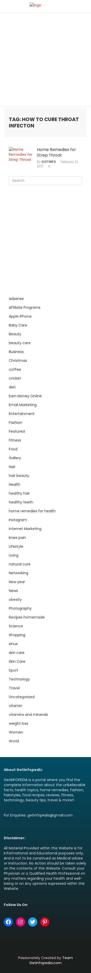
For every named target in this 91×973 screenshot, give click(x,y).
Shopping (17, 634)
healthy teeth (21, 502)
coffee (15, 369)
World (14, 741)
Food (13, 449)
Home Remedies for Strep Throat (56, 152)
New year (17, 581)
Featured (17, 431)
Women (16, 732)
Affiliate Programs (24, 307)
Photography (20, 608)
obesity (15, 599)
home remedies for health (32, 511)
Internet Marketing (25, 528)
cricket (15, 378)
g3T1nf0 (48, 162)
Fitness (15, 440)
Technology (19, 679)
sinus (13, 643)
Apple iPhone (20, 316)
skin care (17, 652)
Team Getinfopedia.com (51, 960)
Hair (12, 466)
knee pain (17, 537)
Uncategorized (22, 696)
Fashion (15, 422)
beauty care (20, 342)
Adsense (16, 298)
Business (16, 351)
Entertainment (22, 413)
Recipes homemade (27, 617)
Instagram (18, 519)
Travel (14, 688)
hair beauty (19, 475)
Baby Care (18, 325)
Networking (18, 573)
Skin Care (17, 661)
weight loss (18, 723)
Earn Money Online (25, 396)
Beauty (15, 334)
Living (13, 555)
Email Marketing (23, 404)
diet (12, 387)
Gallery (15, 457)
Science (16, 626)
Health (14, 484)
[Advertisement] (45, 60)
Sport (13, 670)
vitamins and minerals (28, 714)
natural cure (20, 564)
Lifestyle (16, 546)
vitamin (15, 705)
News (13, 590)
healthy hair (19, 493)
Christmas (18, 360)
